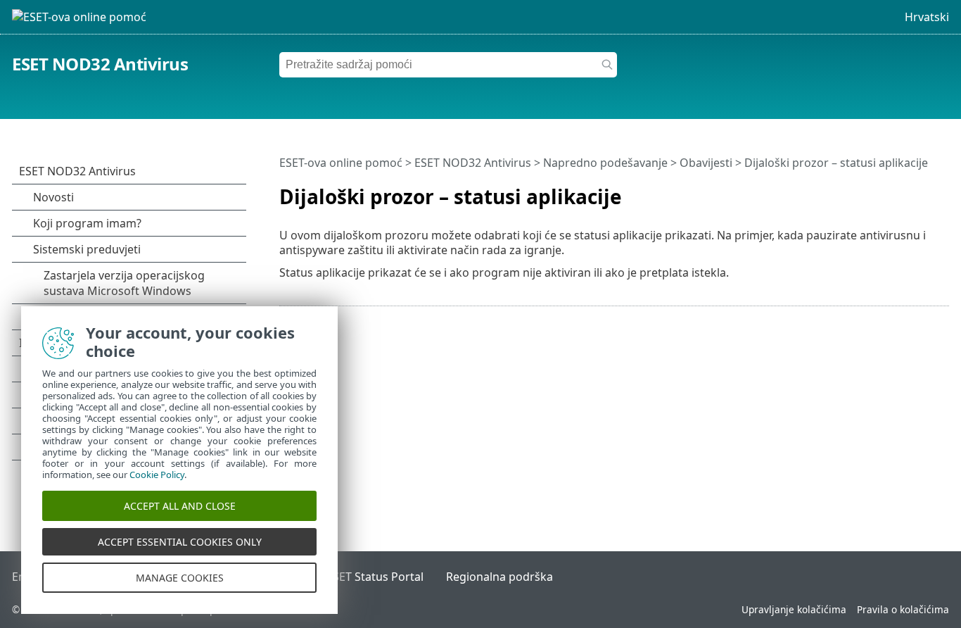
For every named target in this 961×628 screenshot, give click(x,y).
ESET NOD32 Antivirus (100, 63)
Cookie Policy (156, 474)
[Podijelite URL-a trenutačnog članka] (899, 191)
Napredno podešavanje (605, 162)
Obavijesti (706, 162)
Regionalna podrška (499, 576)
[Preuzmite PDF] (920, 191)
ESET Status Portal (375, 576)
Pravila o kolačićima (903, 609)
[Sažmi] (941, 191)
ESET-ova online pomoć (340, 162)
